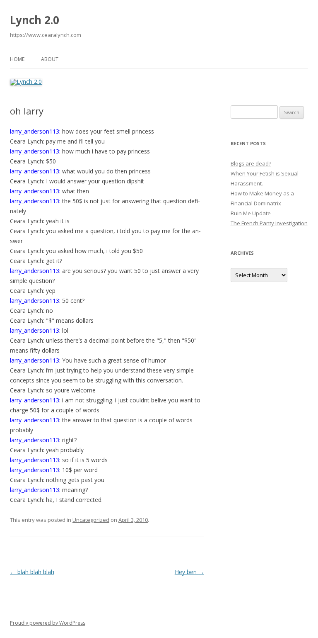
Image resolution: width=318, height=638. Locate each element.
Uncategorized (90, 520)
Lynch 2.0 (34, 19)
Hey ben (189, 572)
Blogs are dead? (251, 163)
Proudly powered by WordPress (47, 622)
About (49, 59)
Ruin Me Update (251, 213)
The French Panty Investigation (269, 223)
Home (17, 59)
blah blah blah (32, 572)
